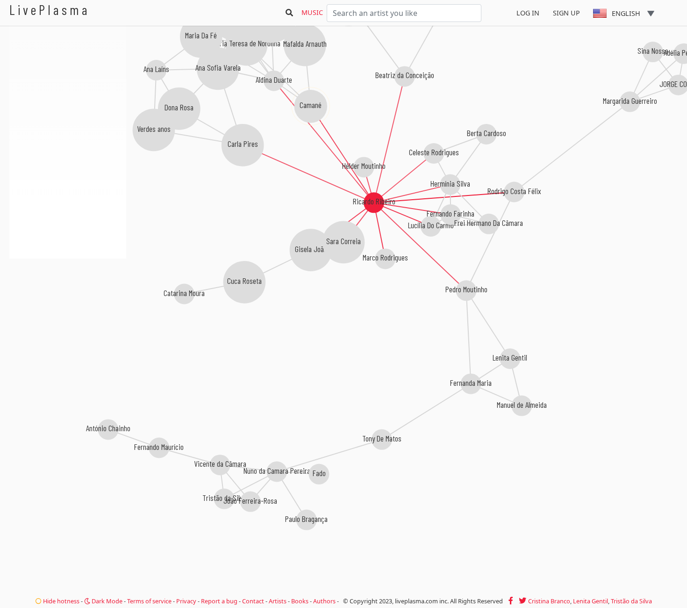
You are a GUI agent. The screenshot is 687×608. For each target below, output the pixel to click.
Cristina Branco (549, 601)
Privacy (186, 601)
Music (312, 12)
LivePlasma (49, 9)
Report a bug (219, 601)
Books (299, 601)
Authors (324, 601)
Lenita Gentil (590, 601)
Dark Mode (106, 601)
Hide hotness (60, 601)
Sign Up (566, 12)
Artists (277, 601)
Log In (527, 12)
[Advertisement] (67, 308)
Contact (253, 601)
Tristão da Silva (631, 601)
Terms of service (149, 601)
